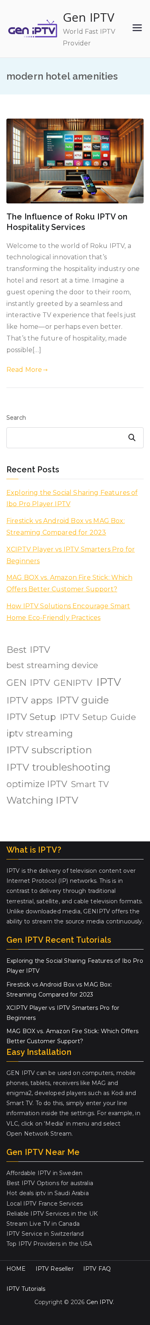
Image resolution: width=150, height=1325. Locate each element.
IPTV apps (29, 700)
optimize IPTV (36, 784)
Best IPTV (28, 649)
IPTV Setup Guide (98, 717)
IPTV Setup (31, 717)
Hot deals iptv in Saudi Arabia (47, 1193)
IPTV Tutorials (25, 1288)
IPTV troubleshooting (58, 767)
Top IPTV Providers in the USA (49, 1243)
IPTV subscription (49, 750)
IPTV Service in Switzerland (45, 1233)
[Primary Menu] (137, 28)
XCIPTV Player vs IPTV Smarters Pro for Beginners (70, 555)
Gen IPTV (88, 17)
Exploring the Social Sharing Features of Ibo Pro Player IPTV (72, 498)
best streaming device (52, 665)
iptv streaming (39, 733)
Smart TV (90, 784)
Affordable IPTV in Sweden (44, 1173)
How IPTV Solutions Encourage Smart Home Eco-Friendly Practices (68, 611)
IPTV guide (82, 700)
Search (16, 417)
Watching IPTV (42, 800)
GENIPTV (73, 682)
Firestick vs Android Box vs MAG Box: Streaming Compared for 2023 (65, 526)
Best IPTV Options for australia (49, 1183)
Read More (24, 369)
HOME (16, 1268)
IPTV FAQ (97, 1268)
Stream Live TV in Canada (43, 1223)
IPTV (109, 682)
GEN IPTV (28, 682)
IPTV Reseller (55, 1268)
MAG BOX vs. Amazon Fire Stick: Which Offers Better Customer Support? (69, 583)
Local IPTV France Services (44, 1203)
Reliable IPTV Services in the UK (52, 1213)
